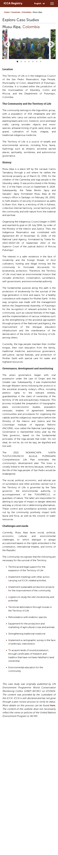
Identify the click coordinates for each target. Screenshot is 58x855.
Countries (15, 12)
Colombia (26, 12)
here (52, 705)
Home (7, 12)
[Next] (51, 44)
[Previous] (7, 44)
